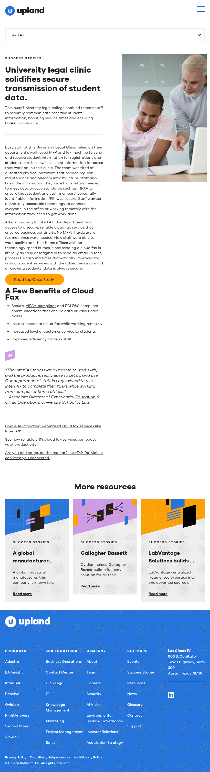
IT (47, 693)
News (132, 693)
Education (85, 397)
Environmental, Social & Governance (105, 718)
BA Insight (14, 672)
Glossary (135, 704)
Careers (94, 683)
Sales (50, 742)
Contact (134, 715)
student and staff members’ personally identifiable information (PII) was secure (50, 196)
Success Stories (141, 672)
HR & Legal (55, 683)
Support (134, 726)
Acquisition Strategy (105, 742)
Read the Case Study (34, 279)
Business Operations (64, 661)
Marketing (55, 721)
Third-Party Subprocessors (50, 757)
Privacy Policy (15, 757)
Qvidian (12, 704)
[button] (201, 9)
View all (12, 737)
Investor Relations (102, 731)
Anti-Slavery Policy (88, 757)
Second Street (17, 726)
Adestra (12, 661)
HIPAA (83, 188)
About (92, 661)
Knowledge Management (57, 707)
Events (133, 661)
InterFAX (12, 683)
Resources (136, 683)
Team (91, 672)
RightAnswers (17, 715)
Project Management (64, 731)
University (45, 147)
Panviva (12, 693)
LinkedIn (171, 695)
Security (94, 693)
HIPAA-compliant (41, 305)
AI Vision (94, 704)
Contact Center (60, 672)
